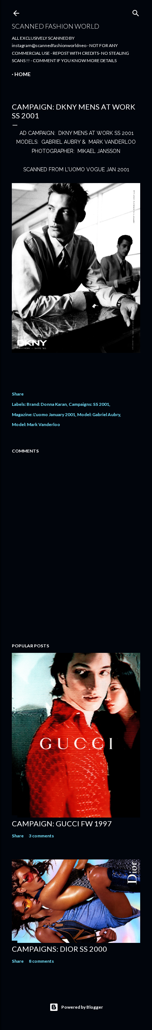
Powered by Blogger (82, 1007)
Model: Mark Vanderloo (36, 424)
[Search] (135, 11)
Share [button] (18, 394)
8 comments (41, 961)
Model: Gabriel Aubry (98, 414)
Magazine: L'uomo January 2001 (43, 414)
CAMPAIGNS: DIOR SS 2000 (59, 948)
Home (22, 74)
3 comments (41, 835)
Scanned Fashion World (55, 26)
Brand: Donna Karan (47, 404)
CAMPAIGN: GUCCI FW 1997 (62, 823)
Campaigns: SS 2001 (89, 404)
